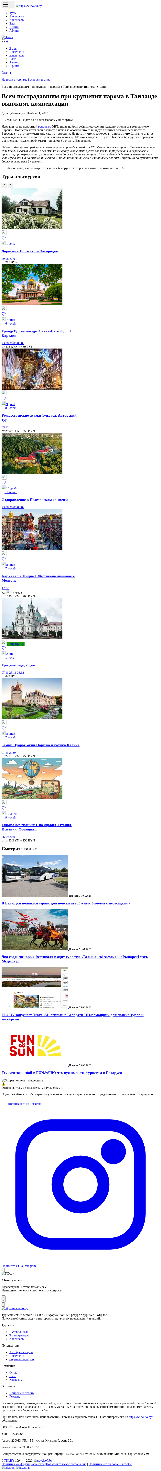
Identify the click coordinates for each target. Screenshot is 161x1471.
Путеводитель (18, 1331)
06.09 (20, 343)
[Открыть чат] (3, 1298)
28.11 (13, 672)
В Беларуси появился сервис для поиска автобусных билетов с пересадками (66, 903)
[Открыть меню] (8, 5)
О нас (13, 1372)
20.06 (12, 752)
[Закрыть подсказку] (3, 1270)
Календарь (16, 20)
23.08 (5, 343)
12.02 (5, 588)
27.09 (12, 258)
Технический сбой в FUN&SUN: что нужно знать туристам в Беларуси (62, 1073)
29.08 (5, 258)
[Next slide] (10, 185)
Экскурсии (16, 16)
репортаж (45, 126)
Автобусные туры (21, 1352)
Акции (14, 27)
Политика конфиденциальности (23, 1464)
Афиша (14, 30)
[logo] (29, 5)
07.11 (5, 672)
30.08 (13, 343)
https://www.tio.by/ (141, 1417)
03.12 (5, 427)
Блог (12, 23)
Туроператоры (19, 1335)
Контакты (16, 1379)
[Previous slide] (4, 185)
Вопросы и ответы (21, 1393)
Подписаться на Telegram (24, 1103)
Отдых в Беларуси (21, 1359)
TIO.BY (9, 1460)
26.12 (20, 672)
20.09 (12, 837)
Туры (12, 13)
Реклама (14, 1396)
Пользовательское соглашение (66, 1464)
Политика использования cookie (110, 1464)
